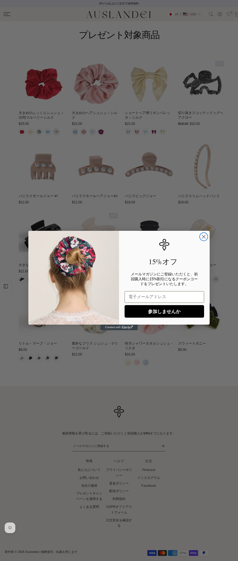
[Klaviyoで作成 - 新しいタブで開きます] (119, 327)
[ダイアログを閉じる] (204, 237)
